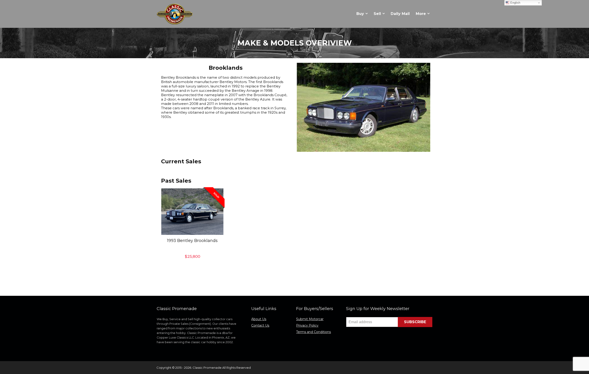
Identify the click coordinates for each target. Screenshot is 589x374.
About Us (258, 319)
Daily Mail (400, 14)
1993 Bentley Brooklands (192, 240)
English (514, 2)
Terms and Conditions (313, 332)
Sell (377, 14)
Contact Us (260, 325)
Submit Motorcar (309, 319)
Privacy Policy (307, 325)
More (421, 14)
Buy (360, 14)
